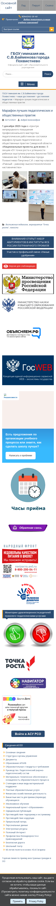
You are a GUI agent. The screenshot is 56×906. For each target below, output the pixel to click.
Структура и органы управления (21, 756)
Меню (31, 84)
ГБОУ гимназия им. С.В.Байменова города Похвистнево (28, 57)
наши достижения (26, 96)
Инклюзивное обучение (17, 803)
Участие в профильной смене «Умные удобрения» (28, 253)
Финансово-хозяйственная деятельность (26, 793)
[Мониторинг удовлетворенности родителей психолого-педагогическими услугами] (28, 648)
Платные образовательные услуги (22, 790)
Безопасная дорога (15, 842)
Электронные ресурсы (16, 828)
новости (14, 227)
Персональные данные (17, 825)
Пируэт (36, 5)
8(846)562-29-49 (29, 16)
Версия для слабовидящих (21, 266)
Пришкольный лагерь (16, 821)
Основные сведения (15, 752)
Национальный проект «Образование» (25, 807)
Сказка (49, 5)
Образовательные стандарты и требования (27, 766)
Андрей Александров (30, 120)
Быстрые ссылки (11, 29)
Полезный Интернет (16, 832)
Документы (11, 759)
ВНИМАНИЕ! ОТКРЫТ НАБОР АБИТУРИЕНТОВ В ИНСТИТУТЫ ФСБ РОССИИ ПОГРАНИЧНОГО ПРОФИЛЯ (28, 242)
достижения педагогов (17, 224)
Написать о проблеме (20, 455)
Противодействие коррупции (20, 818)
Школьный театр (14, 846)
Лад (23, 5)
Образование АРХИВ (16, 763)
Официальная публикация (18, 811)
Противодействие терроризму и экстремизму (28, 814)
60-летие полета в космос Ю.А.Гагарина (25, 849)
